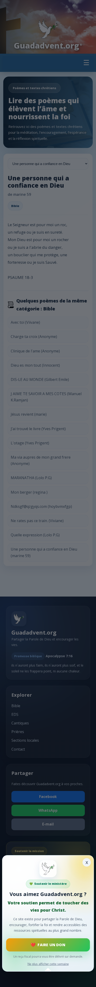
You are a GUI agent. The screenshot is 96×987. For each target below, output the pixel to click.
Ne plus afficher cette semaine (48, 964)
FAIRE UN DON (51, 944)
